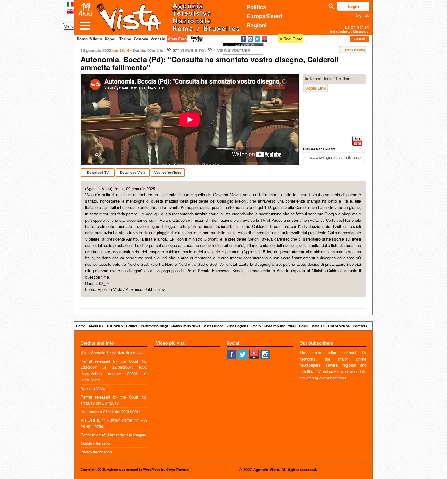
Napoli (111, 39)
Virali (292, 325)
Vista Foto (177, 39)
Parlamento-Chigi (154, 325)
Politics (131, 325)
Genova (141, 39)
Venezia (158, 39)
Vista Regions (237, 325)
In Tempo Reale (318, 78)
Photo (256, 325)
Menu (69, 26)
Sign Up (362, 15)
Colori (303, 325)
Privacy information (96, 452)
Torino (125, 39)
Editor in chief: (349, 29)
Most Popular (274, 325)
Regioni (257, 25)
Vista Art (318, 325)
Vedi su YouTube (167, 172)
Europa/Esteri (264, 16)
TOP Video (114, 325)
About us (95, 325)
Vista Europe (214, 325)
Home (80, 325)
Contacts (360, 325)
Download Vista (132, 172)
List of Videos (338, 325)
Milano (95, 39)
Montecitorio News (185, 325)
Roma (82, 39)
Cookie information (96, 443)
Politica (256, 7)
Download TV (98, 172)
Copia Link (315, 88)
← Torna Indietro (352, 49)
